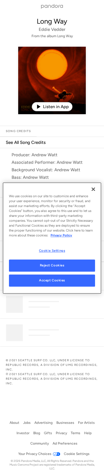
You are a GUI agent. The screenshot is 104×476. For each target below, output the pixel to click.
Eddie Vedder (52, 29)
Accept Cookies (52, 280)
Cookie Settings (52, 251)
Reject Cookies (52, 265)
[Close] (93, 189)
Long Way (52, 21)
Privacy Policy (61, 235)
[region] (52, 238)
